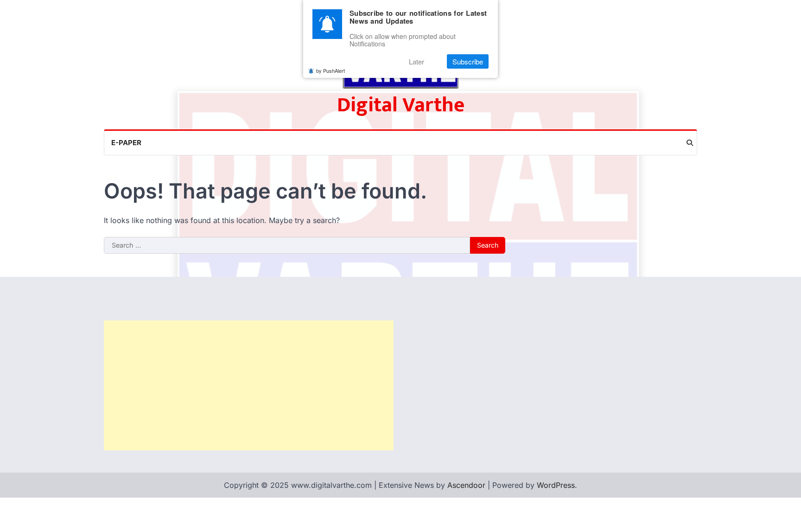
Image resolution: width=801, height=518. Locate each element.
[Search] (690, 143)
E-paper (126, 142)
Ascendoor (466, 485)
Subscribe (467, 61)
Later (416, 61)
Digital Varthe (400, 105)
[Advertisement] (249, 385)
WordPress (556, 485)
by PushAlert (330, 70)
